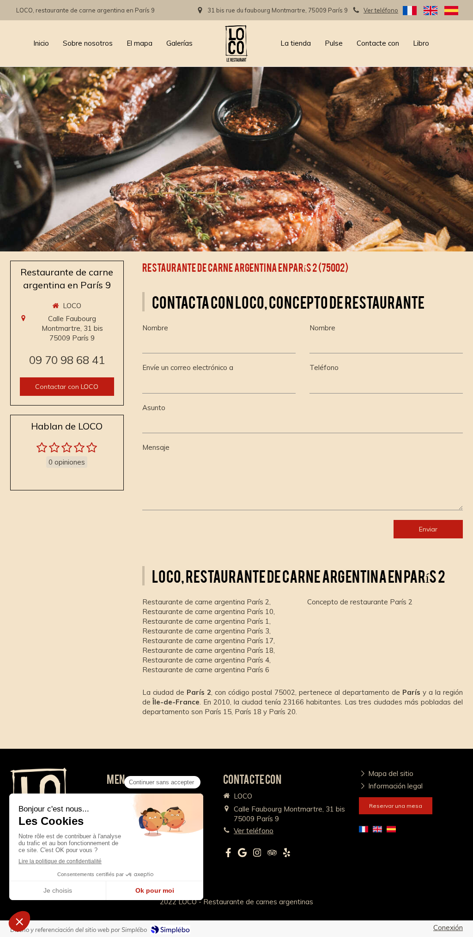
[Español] (451, 10)
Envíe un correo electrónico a (187, 367)
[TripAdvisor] (272, 854)
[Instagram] (257, 854)
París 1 (258, 621)
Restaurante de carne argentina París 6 (205, 669)
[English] (430, 10)
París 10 (260, 611)
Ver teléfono (381, 10)
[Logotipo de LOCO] (236, 43)
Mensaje (156, 447)
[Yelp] (286, 854)
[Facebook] (228, 854)
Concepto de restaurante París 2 (359, 601)
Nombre (155, 327)
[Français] (410, 10)
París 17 (260, 640)
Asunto (153, 407)
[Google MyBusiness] (242, 854)
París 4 (258, 660)
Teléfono (324, 367)
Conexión (448, 927)
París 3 (258, 631)
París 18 (260, 650)
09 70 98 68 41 (67, 360)
